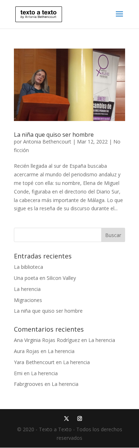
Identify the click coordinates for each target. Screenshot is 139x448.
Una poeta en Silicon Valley (45, 278)
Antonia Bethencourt (47, 141)
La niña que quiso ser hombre (54, 135)
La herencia (27, 289)
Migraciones (28, 300)
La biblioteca (28, 266)
